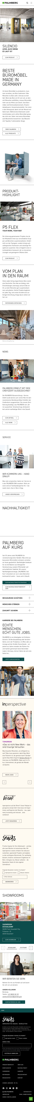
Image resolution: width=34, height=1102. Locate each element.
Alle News (8, 422)
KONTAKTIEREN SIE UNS (12, 1002)
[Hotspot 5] (20, 209)
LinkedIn (17, 1088)
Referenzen (6, 1074)
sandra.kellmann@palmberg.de (12, 997)
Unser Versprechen (12, 494)
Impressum (5, 1094)
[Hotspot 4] (26, 209)
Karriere (20, 1071)
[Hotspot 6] (11, 211)
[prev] (4, 782)
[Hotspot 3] (15, 213)
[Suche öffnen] (27, 3)
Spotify (13, 1088)
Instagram (7, 1088)
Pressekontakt (22, 1074)
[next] (30, 782)
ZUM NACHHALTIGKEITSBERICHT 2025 (15, 587)
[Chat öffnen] (31, 1099)
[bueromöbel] (10, 3)
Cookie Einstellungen (9, 1097)
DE (15, 1083)
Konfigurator (6, 1068)
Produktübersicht (8, 1064)
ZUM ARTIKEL (9, 418)
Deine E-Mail (6, 1042)
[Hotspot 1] (5, 211)
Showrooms (6, 1071)
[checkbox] (3, 873)
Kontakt (20, 1078)
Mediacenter (6, 1078)
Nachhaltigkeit (22, 1068)
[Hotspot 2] (23, 213)
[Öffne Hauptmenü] (31, 3)
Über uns (20, 1064)
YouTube (10, 1088)
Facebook (3, 1088)
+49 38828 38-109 (13, 994)
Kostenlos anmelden (11, 1053)
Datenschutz (28, 1091)
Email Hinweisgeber (25, 1094)
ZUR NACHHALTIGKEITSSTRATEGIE (16, 582)
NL (17, 1083)
